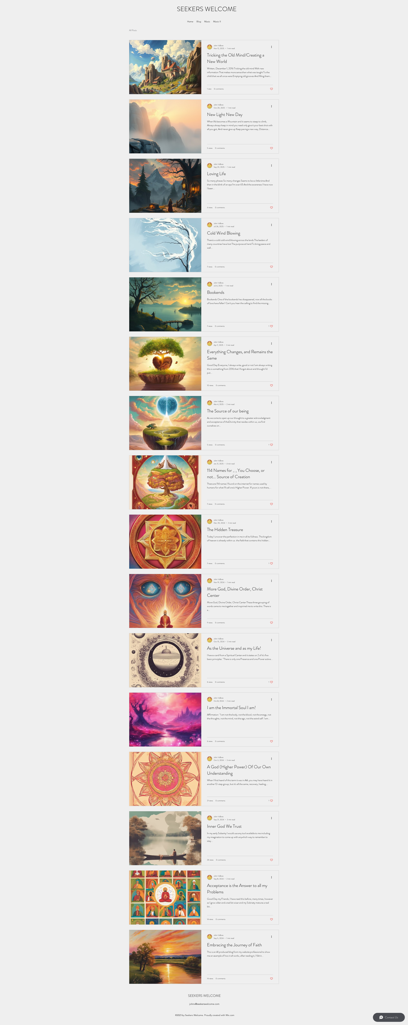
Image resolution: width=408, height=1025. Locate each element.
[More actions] (272, 47)
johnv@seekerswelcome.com (204, 1003)
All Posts (133, 30)
